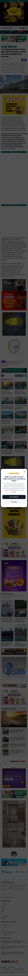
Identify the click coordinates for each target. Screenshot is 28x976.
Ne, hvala (14, 502)
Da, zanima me (14, 497)
